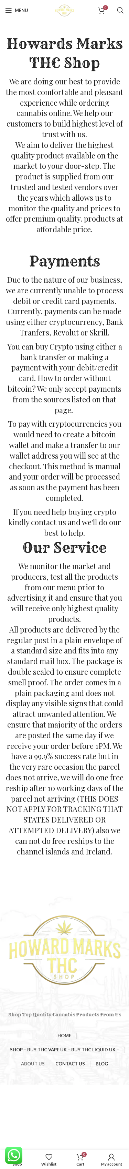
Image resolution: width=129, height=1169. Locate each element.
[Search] (120, 10)
